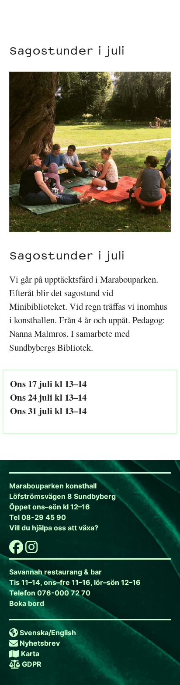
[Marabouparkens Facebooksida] (16, 549)
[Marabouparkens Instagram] (31, 549)
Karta (30, 653)
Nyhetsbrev (40, 643)
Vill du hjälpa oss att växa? (53, 527)
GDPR (32, 664)
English (63, 632)
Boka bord (26, 603)
